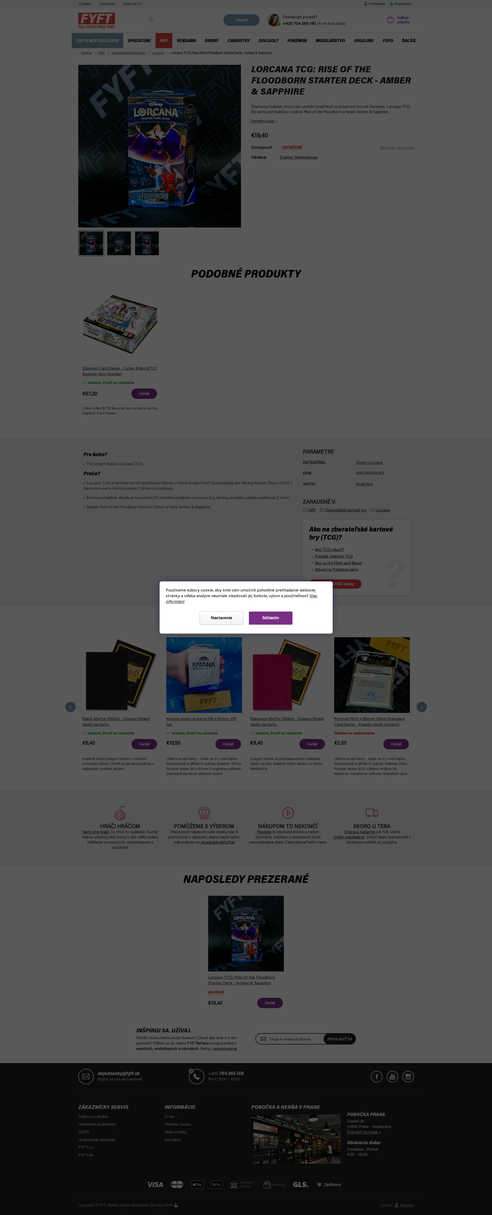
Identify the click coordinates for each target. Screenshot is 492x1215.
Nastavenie (221, 618)
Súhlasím (270, 618)
